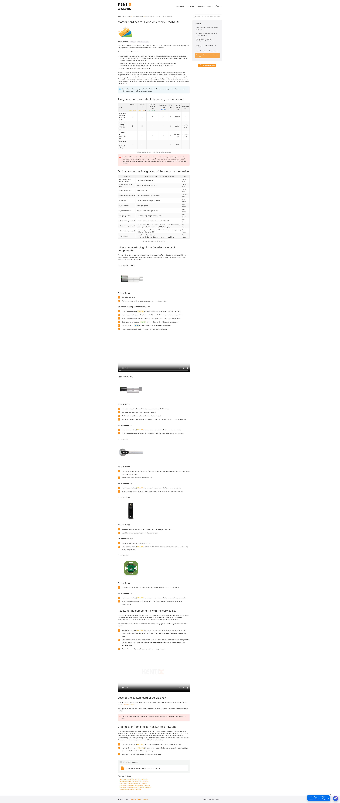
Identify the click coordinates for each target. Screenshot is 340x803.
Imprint (211, 799)
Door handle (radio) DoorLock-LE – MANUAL (133, 783)
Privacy (218, 799)
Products (190, 6)
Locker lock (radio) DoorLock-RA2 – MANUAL (134, 781)
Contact (204, 799)
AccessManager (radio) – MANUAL (130, 789)
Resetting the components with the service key (206, 46)
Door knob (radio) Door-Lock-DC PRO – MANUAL (135, 785)
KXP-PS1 (133, 42)
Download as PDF (208, 65)
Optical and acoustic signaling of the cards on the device (206, 34)
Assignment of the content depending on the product (207, 28)
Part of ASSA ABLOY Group (139, 799)
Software (179, 6)
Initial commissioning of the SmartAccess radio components (205, 40)
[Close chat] (330, 795)
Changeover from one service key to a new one (207, 55)
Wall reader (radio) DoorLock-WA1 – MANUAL (134, 779)
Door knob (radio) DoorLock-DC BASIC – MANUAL (135, 787)
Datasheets (200, 6)
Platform (210, 6)
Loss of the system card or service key (207, 51)
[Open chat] (335, 798)
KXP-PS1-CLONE (143, 42)
